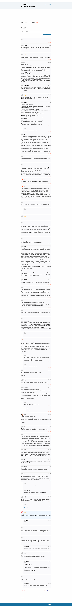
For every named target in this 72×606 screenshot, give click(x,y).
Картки (29, 22)
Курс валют (33, 22)
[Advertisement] (36, 16)
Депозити (26, 22)
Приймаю (49, 604)
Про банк (22, 22)
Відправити (47, 34)
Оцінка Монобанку (23, 27)
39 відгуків (50, 4)
